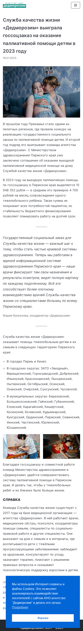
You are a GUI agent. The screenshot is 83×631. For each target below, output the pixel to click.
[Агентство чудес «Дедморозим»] (14, 5)
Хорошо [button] (42, 617)
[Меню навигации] (75, 5)
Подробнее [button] (20, 607)
